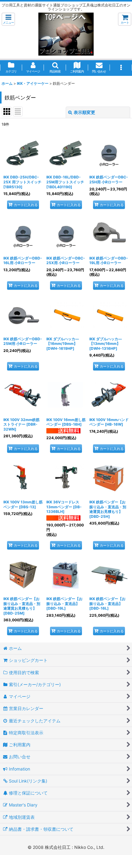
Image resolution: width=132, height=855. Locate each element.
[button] (8, 19)
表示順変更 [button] (84, 112)
